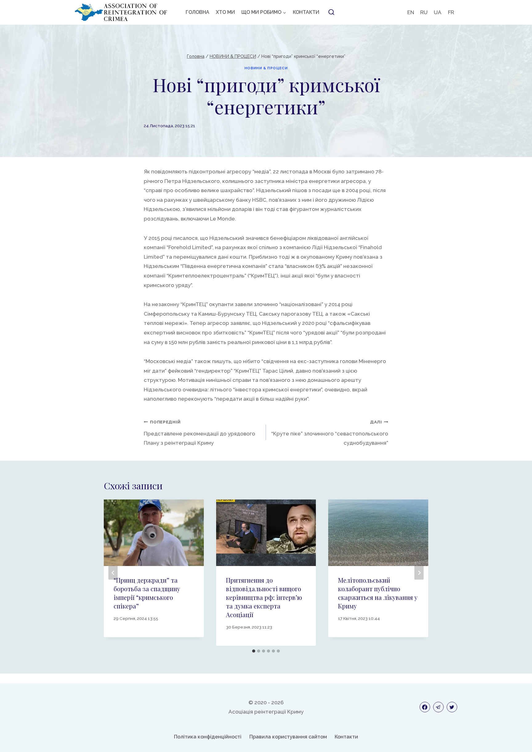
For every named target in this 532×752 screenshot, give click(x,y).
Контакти (346, 737)
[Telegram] (438, 707)
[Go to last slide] (113, 573)
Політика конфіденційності (207, 737)
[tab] (253, 651)
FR (451, 12)
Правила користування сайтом (288, 737)
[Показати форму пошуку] (331, 12)
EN (410, 12)
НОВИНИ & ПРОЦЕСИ (266, 68)
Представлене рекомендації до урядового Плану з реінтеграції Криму (199, 432)
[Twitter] (452, 707)
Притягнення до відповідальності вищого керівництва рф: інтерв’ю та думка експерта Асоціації (264, 597)
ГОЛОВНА (197, 12)
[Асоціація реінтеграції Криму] (121, 12)
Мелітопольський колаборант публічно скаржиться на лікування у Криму (377, 593)
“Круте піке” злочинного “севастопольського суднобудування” (329, 432)
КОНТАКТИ (306, 12)
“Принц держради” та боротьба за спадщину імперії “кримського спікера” (147, 593)
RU (424, 12)
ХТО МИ (225, 12)
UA (437, 12)
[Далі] (419, 573)
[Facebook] (425, 707)
